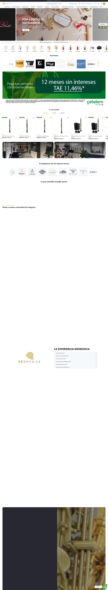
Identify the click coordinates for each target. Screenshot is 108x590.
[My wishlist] (101, 3)
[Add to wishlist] (16, 117)
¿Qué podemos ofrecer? (61, 358)
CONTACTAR (59, 148)
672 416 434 (83, 3)
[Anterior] (3, 24)
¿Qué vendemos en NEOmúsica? (62, 367)
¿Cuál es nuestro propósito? (61, 364)
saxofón (54, 113)
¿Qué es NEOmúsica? (60, 353)
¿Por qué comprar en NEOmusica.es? (63, 361)
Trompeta (62, 113)
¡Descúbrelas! (103, 24)
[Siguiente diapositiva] (104, 48)
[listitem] (100, 7)
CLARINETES (46, 113)
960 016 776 (90, 3)
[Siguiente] (105, 24)
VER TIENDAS (7, 148)
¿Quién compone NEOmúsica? (62, 355)
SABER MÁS (26, 29)
